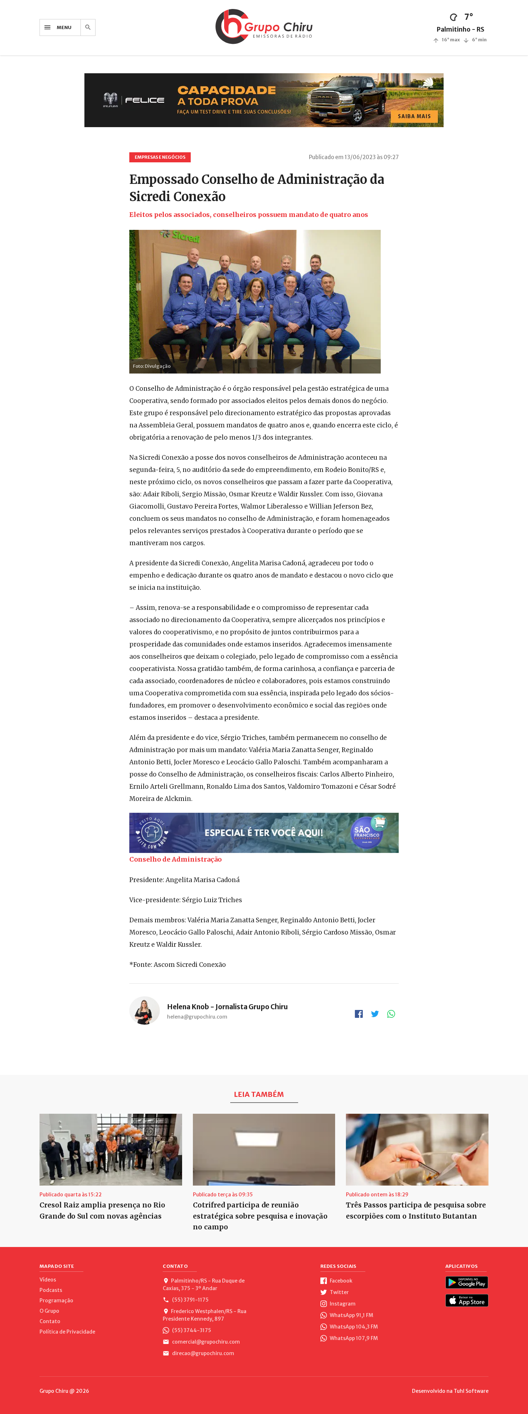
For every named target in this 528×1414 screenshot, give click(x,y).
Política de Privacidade (67, 1332)
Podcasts (51, 1290)
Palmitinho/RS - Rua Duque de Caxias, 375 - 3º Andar (204, 1285)
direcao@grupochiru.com (202, 1353)
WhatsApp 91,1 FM (351, 1315)
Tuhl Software (471, 1391)
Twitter (339, 1292)
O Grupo (49, 1311)
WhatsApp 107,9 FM (353, 1338)
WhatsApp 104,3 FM (353, 1326)
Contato (50, 1321)
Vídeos (48, 1279)
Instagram (342, 1304)
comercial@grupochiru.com (205, 1342)
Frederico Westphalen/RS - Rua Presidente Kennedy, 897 (204, 1315)
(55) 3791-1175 (190, 1300)
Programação (56, 1300)
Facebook (340, 1281)
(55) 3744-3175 (191, 1330)
